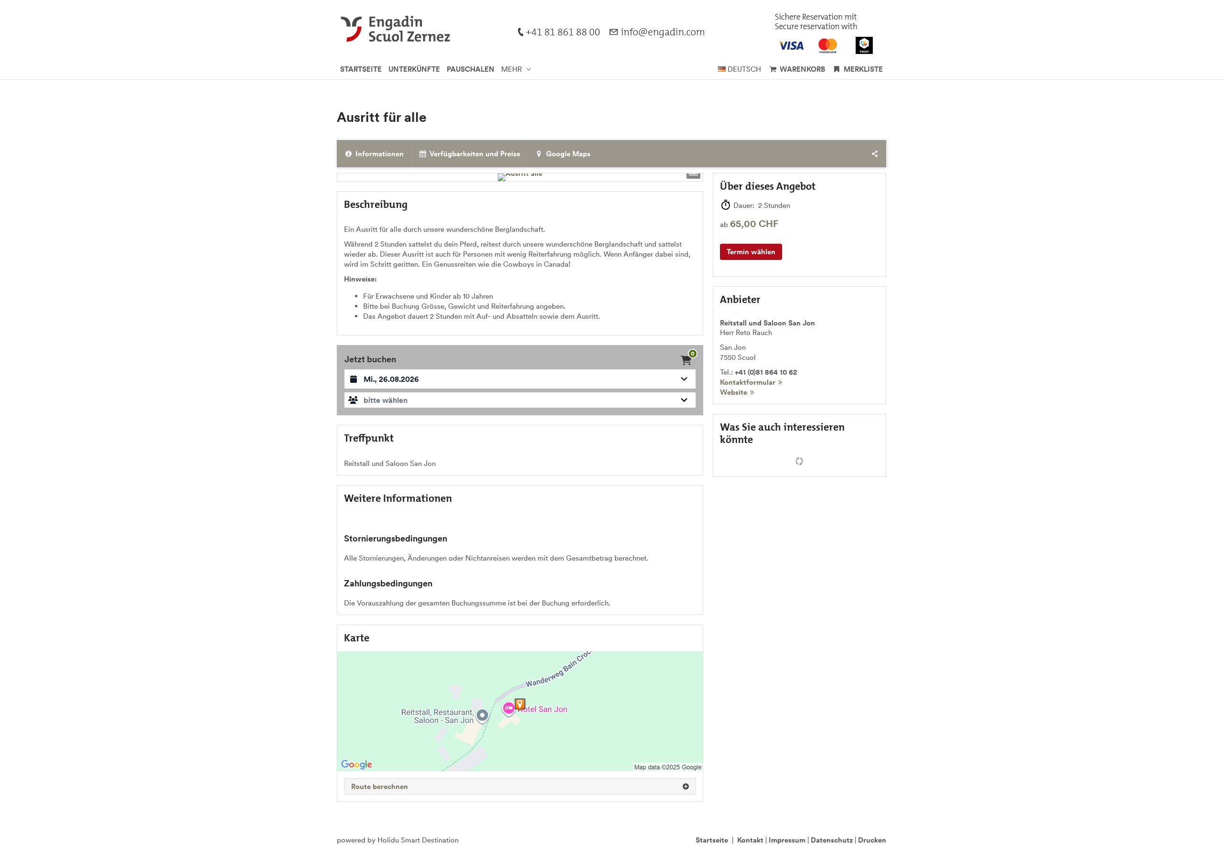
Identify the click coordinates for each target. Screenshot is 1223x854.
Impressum (787, 839)
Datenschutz (832, 839)
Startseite (712, 839)
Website (733, 392)
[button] (520, 400)
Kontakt (750, 839)
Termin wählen (751, 251)
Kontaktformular (747, 382)
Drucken (872, 839)
